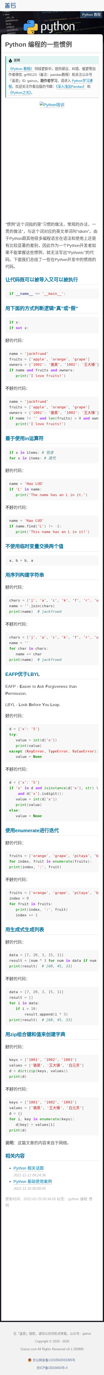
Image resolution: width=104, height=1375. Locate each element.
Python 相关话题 (29, 1168)
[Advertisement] (52, 165)
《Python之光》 (19, 93)
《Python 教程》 (21, 69)
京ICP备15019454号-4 (52, 1368)
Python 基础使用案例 (33, 1181)
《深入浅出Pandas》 (71, 86)
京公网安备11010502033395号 (54, 1360)
